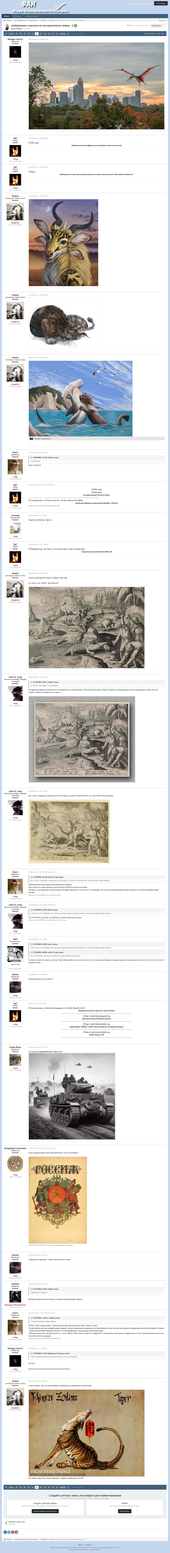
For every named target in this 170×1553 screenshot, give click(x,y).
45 (49, 34)
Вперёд (62, 34)
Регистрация (161, 3)
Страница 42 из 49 (78, 33)
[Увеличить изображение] (97, 86)
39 (24, 34)
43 (41, 34)
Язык (80, 1545)
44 (45, 34)
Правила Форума (32, 16)
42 (36, 34)
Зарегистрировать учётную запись (45, 1511)
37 (16, 34)
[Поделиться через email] (16, 1532)
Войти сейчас (124, 1511)
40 (28, 34)
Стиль (88, 1545)
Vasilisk (51, 1318)
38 (20, 34)
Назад (11, 34)
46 (53, 34)
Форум (6, 16)
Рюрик (50, 457)
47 (57, 34)
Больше (162, 20)
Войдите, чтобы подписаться (139, 25)
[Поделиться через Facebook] (5, 1532)
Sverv (50, 910)
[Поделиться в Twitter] (9, 1532)
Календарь (17, 16)
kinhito (50, 1289)
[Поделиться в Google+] (12, 1532)
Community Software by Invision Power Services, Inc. (85, 1550)
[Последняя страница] (68, 33)
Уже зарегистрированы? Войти (140, 3)
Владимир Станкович (56, 1353)
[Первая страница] (6, 33)
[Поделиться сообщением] (164, 39)
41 (32, 34)
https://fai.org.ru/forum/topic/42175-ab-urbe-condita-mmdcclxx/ (49, 1369)
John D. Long (53, 877)
